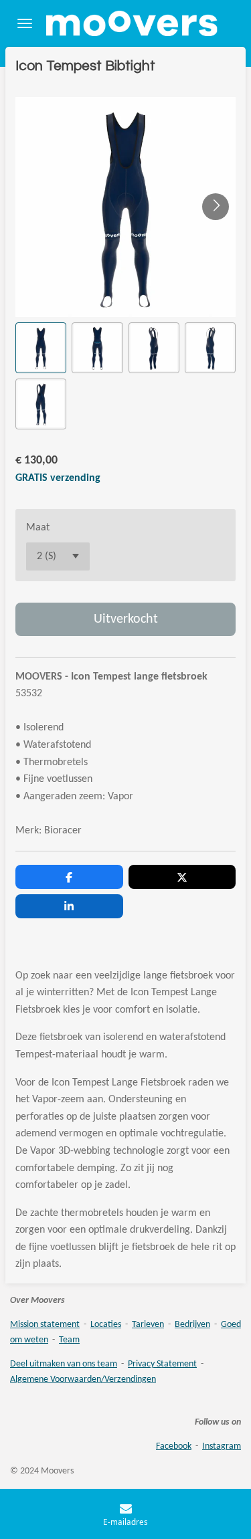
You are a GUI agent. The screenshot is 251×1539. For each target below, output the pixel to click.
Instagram (221, 1446)
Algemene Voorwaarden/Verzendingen (83, 1379)
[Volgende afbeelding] (215, 206)
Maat (38, 527)
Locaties (105, 1325)
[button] (40, 347)
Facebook (173, 1446)
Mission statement (45, 1325)
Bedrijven (192, 1325)
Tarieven (148, 1325)
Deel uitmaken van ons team (63, 1364)
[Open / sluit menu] (24, 23)
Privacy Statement (162, 1364)
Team (69, 1340)
